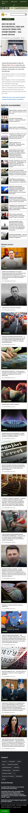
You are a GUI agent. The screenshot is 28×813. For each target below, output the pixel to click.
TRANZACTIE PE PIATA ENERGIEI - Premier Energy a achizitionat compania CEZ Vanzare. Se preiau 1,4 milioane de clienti (13, 435)
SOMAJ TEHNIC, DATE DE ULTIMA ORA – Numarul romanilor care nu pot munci (18, 112)
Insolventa (16, 770)
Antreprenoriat (7, 767)
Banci (3, 764)
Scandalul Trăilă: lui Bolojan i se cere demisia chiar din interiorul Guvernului (12, 787)
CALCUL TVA (23, 1)
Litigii (19, 761)
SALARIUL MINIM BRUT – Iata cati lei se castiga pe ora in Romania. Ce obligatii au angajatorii (18, 236)
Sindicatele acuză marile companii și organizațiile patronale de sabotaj (13, 800)
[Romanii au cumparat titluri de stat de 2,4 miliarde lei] (14, 592)
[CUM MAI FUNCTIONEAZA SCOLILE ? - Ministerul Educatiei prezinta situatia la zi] (4, 120)
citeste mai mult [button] (17, 807)
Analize (4, 761)
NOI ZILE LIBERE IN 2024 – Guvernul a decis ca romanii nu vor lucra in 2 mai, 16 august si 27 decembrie (14, 673)
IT (14, 773)
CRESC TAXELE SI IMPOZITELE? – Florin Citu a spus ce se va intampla (18, 128)
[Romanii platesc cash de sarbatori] (14, 391)
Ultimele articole (7, 244)
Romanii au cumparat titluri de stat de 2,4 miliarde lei (12, 605)
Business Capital (7, 773)
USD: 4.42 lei (5, 1)
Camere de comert (12, 764)
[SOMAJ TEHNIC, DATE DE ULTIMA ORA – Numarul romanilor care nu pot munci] (4, 112)
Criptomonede (6, 770)
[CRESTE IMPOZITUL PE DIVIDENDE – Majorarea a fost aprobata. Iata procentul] (4, 144)
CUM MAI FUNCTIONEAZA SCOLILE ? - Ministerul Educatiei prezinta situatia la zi (17, 120)
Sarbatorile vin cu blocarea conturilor (11, 307)
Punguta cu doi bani (8, 776)
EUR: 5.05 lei (14, 1)
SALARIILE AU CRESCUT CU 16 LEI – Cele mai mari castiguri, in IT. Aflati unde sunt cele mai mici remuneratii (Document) (17, 136)
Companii (16, 767)
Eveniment (12, 761)
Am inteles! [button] (5, 811)
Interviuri (19, 776)
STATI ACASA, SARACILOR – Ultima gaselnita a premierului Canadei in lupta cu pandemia (17, 216)
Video (3, 779)
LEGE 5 (3, 3)
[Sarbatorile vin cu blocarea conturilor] (14, 295)
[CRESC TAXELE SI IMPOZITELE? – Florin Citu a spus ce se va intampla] (4, 128)
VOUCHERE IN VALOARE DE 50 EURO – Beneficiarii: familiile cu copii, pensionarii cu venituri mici (17, 181)
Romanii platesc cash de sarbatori (10, 404)
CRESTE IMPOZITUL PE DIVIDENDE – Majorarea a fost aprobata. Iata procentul (17, 144)
